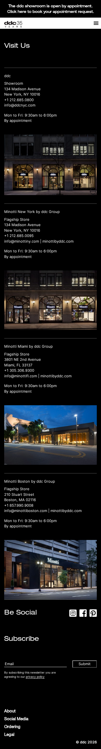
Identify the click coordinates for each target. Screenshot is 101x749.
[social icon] (73, 615)
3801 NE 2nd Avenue (22, 359)
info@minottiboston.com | (27, 510)
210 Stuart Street (19, 494)
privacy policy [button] (35, 676)
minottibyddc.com (58, 241)
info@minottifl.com (20, 376)
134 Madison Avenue (22, 89)
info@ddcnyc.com (19, 105)
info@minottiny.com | (23, 241)
